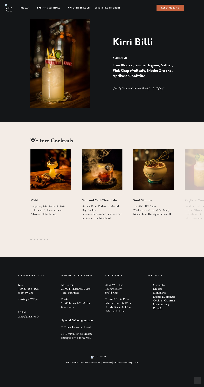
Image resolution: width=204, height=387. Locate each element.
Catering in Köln (79, 8)
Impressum (107, 362)
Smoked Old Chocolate (48, 200)
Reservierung (161, 304)
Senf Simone (91, 200)
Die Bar (24, 8)
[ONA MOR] (9, 8)
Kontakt (158, 308)
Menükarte (159, 293)
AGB (136, 362)
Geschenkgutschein (107, 8)
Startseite (159, 285)
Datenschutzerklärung (122, 362)
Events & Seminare (48, 8)
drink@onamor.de (29, 317)
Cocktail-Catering (164, 301)
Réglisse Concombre (148, 200)
